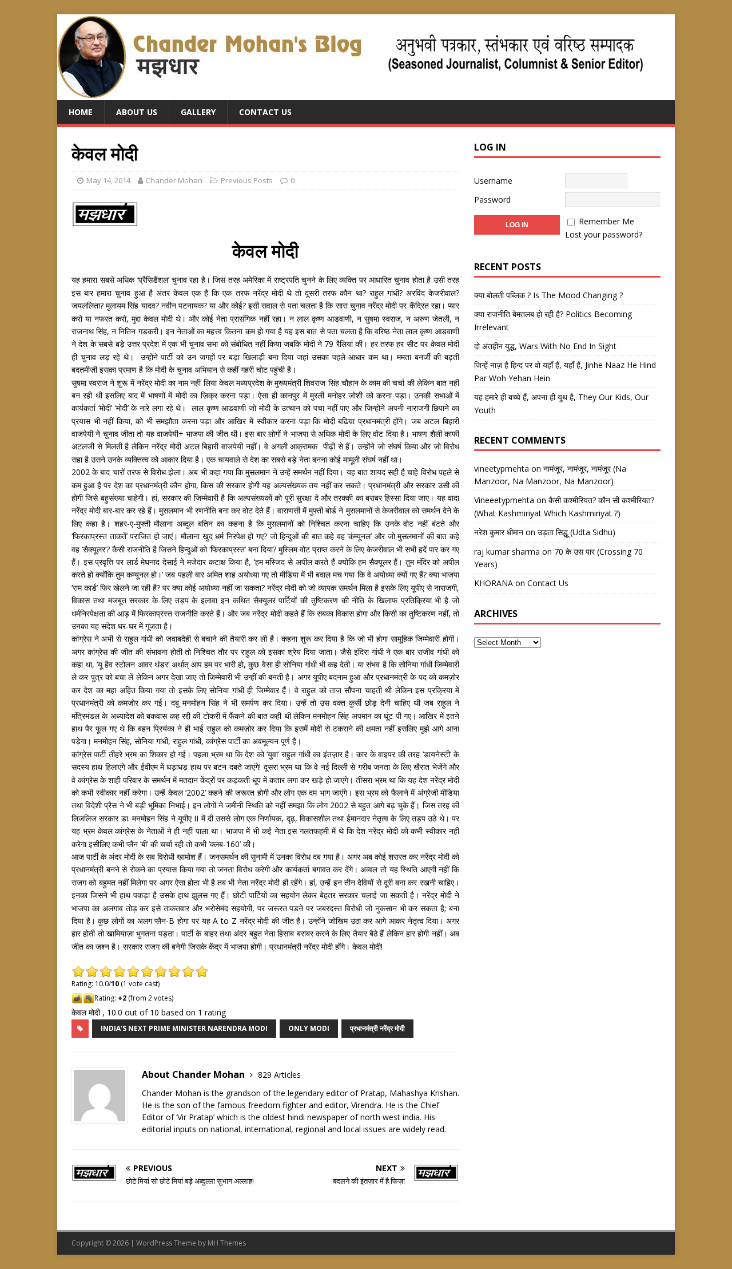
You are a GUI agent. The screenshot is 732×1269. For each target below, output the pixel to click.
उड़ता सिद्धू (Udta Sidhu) (576, 532)
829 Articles (279, 1074)
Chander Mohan (174, 180)
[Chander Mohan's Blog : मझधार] (350, 93)
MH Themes (227, 1243)
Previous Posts (247, 180)
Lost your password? (603, 234)
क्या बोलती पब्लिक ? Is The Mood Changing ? (548, 295)
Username (493, 180)
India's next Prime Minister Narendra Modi (184, 1028)
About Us (136, 111)
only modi (308, 1028)
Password (492, 199)
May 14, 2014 (108, 180)
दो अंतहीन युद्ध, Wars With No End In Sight (545, 346)
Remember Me (606, 221)
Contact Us (265, 111)
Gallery (198, 111)
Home (81, 111)
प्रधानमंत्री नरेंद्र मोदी (377, 1028)
